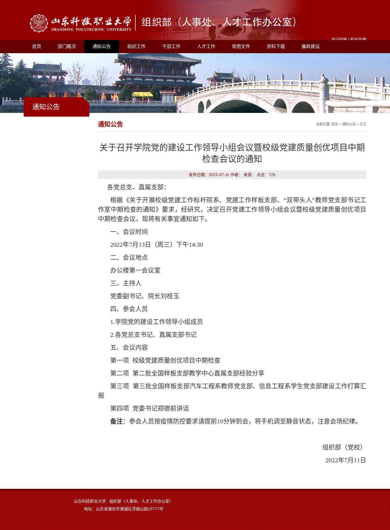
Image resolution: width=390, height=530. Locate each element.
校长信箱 (358, 39)
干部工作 (171, 46)
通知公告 (102, 46)
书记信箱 (339, 39)
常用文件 (241, 46)
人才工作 (206, 46)
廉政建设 (310, 46)
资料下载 (276, 46)
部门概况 (67, 46)
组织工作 (136, 46)
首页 (36, 46)
